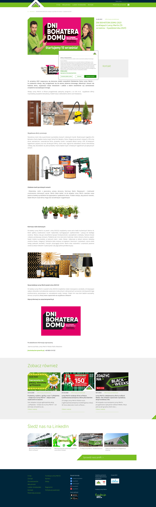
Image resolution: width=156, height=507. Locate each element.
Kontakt (90, 5)
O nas (58, 5)
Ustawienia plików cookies (66, 76)
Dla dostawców (33, 481)
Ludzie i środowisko (79, 5)
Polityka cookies (63, 70)
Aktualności (66, 5)
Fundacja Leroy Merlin (53, 476)
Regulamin (49, 487)
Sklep (47, 481)
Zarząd (30, 479)
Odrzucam (79, 76)
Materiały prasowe (119, 5)
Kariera (47, 479)
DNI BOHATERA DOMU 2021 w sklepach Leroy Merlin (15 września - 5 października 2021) (53, 11)
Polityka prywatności (52, 490)
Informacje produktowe (112, 19)
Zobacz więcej (32, 409)
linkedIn (128, 5)
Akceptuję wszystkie (90, 76)
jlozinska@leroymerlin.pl (36, 350)
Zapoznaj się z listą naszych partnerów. (68, 73)
